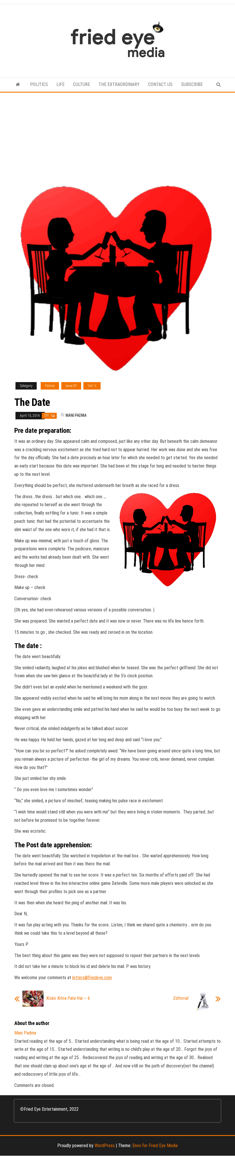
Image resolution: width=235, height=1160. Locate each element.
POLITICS (39, 84)
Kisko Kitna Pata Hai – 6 (68, 998)
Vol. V (92, 386)
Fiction (50, 386)
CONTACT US (160, 84)
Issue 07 (71, 386)
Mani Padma (76, 415)
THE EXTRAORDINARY (119, 84)
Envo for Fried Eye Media (155, 1145)
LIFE (60, 84)
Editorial (181, 998)
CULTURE (81, 84)
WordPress (105, 1145)
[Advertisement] (117, 135)
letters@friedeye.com (92, 977)
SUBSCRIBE (192, 84)
